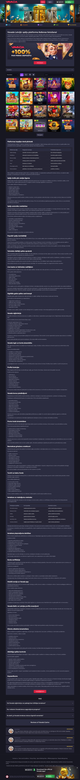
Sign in (50, 2)
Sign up (42, 2)
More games (40, 135)
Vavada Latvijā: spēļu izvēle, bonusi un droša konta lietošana (59, 765)
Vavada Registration (40, 691)
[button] (1, 13)
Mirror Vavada (40, 62)
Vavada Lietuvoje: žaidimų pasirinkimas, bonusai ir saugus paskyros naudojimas (25, 765)
